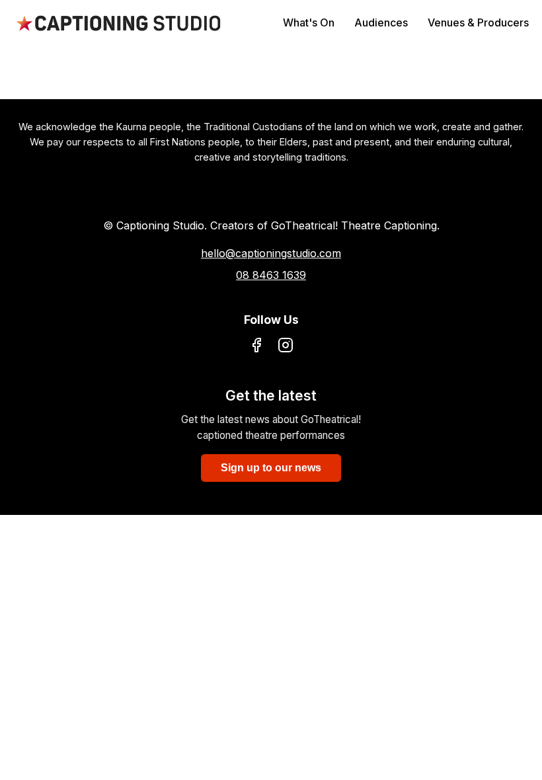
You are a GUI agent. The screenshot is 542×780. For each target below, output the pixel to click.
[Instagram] (285, 347)
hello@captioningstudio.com (271, 253)
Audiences (381, 22)
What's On (308, 22)
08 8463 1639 (271, 275)
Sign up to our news (271, 467)
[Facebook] (256, 347)
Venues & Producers (478, 22)
